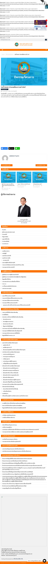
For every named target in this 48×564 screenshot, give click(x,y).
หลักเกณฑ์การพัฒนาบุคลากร (8, 377)
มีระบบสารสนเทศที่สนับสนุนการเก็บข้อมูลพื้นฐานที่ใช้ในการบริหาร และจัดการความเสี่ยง (18, 463)
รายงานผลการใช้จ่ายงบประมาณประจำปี (9, 302)
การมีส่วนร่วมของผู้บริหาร (7, 427)
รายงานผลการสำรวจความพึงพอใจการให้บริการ (11, 281)
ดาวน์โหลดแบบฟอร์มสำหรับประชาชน (9, 286)
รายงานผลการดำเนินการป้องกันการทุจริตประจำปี (11, 441)
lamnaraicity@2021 (13, 91)
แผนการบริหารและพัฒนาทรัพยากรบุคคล (10, 342)
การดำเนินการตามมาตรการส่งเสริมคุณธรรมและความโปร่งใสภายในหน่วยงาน (16, 451)
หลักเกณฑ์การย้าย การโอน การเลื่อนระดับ (10, 372)
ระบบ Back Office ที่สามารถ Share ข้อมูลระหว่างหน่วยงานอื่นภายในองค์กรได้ (16, 483)
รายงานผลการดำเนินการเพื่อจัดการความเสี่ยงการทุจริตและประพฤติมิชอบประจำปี (17, 431)
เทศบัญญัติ (4, 253)
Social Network (5, 243)
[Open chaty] (44, 560)
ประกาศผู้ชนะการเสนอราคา (8, 321)
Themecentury (23, 562)
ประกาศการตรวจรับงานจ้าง (8, 323)
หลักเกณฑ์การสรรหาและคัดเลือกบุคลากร (10, 368)
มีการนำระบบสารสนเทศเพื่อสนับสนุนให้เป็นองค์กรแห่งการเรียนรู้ (14, 485)
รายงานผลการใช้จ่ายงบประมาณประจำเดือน (10, 300)
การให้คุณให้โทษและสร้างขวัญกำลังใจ (10, 363)
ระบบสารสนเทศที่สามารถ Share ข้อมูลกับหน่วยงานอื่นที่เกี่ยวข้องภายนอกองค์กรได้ (17, 474)
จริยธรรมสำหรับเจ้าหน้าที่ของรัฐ (8, 386)
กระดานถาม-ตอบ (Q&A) (6, 288)
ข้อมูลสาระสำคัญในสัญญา (8, 326)
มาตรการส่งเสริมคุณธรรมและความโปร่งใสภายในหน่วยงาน (13, 448)
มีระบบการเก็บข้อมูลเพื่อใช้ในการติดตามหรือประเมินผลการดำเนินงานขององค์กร (17, 458)
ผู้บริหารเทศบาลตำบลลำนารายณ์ (8, 232)
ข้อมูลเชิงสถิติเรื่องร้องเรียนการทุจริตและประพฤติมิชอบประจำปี (14, 407)
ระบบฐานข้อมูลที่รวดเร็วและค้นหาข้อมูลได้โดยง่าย (11, 488)
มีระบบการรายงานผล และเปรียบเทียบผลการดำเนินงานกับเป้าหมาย (14, 460)
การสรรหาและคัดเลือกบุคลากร (8, 354)
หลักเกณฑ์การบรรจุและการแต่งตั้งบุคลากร (11, 370)
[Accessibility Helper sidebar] (46, 7)
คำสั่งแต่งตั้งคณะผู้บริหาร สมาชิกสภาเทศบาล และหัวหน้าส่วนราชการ (15, 395)
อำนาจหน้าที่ (4, 234)
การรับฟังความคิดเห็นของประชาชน (9, 415)
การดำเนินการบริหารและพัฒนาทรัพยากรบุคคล (11, 352)
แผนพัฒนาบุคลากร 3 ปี (7, 347)
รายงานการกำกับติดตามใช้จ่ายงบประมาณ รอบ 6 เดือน (12, 298)
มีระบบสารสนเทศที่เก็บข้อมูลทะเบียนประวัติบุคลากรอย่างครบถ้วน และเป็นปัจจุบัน (17, 471)
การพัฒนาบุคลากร (6, 358)
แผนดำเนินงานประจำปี (6, 255)
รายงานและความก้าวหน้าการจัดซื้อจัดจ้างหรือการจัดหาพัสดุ (13, 328)
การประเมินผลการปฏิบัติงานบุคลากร (9, 361)
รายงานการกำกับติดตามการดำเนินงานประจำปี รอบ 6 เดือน (13, 264)
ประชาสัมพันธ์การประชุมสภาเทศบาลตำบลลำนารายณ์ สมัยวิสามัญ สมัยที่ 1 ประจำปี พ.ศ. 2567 (42, 165)
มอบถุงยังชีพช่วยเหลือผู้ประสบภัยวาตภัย (7, 165)
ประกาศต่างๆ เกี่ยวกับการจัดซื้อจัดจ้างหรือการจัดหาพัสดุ (12, 317)
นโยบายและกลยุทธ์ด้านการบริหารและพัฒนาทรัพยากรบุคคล (14, 349)
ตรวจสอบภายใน (6, 260)
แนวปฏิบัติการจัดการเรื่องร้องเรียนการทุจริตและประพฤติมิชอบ (13, 403)
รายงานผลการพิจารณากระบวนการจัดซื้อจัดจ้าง (11, 333)
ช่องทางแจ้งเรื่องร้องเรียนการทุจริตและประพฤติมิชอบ (12, 405)
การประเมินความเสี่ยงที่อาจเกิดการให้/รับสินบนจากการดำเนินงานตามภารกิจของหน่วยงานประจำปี (20, 429)
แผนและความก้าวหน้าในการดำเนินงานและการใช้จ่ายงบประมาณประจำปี (16, 305)
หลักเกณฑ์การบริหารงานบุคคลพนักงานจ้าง (11, 375)
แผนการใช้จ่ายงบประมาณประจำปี (8, 295)
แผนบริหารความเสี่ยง (6, 258)
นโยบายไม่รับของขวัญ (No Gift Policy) (9, 424)
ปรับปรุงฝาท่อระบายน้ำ (37, 184)
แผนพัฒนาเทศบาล (5, 251)
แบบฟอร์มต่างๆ (5, 393)
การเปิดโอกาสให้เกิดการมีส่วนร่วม (8, 417)
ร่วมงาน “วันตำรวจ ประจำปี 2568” (24, 184)
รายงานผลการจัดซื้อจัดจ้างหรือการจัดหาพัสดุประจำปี (12, 330)
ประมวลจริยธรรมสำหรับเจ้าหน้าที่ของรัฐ (10, 388)
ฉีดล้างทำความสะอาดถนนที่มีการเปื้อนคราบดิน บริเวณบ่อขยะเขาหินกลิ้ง (8, 185)
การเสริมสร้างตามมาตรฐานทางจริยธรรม (9, 439)
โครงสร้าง (4, 229)
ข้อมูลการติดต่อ (5, 236)
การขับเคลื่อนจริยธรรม (7, 391)
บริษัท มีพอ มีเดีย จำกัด (18, 558)
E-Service (4, 283)
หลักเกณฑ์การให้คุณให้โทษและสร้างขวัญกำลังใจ (12, 382)
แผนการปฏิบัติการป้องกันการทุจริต (8, 262)
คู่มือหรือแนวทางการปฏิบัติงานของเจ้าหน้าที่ (10, 274)
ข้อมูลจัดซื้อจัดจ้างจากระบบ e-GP (8, 335)
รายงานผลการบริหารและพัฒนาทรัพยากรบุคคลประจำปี (12, 384)
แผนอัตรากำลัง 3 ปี (6, 345)
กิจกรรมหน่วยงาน (4, 89)
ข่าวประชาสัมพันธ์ (5, 241)
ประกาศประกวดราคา (7, 319)
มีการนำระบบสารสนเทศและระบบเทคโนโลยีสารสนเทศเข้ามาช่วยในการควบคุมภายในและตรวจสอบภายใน (22, 465)
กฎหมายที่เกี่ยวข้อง (5, 239)
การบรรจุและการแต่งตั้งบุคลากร (9, 356)
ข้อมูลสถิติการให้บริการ (6, 279)
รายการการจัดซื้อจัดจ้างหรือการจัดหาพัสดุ (10, 312)
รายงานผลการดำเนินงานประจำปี (8, 267)
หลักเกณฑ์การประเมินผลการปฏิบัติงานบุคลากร (11, 379)
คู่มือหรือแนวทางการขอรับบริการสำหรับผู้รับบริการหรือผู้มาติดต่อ (14, 276)
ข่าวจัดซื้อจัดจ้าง (5, 314)
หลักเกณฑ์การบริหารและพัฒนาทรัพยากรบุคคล (11, 365)
